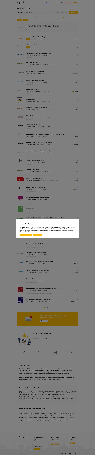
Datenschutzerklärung (37, 231)
